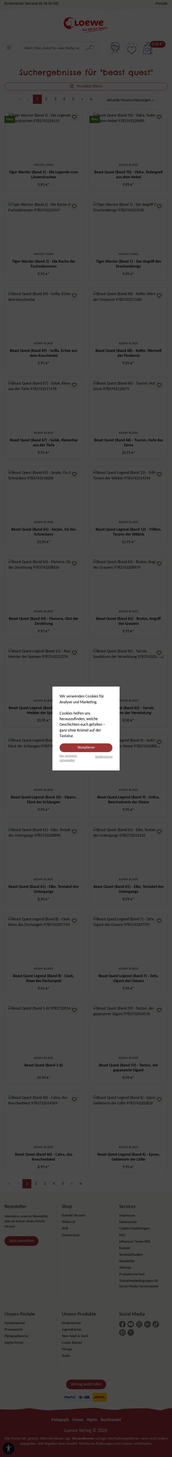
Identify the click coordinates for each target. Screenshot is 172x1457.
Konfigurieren (103, 757)
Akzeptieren (86, 747)
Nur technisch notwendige (68, 758)
